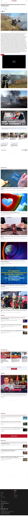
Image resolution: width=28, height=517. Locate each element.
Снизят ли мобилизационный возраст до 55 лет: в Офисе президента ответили (13, 330)
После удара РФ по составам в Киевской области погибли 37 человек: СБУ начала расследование (13, 286)
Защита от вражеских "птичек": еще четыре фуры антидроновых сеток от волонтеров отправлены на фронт (5, 360)
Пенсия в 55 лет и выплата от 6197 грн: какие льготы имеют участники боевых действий (13, 189)
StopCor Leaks (3, 440)
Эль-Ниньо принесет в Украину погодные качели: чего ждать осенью (11, 324)
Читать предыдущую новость (4, 143)
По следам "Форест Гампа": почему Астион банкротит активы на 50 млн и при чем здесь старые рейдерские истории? (14, 443)
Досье (1, 495)
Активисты (2, 504)
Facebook (23, 128)
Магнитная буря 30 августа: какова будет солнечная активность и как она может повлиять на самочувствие (13, 261)
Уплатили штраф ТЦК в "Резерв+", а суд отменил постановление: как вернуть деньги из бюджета (14, 236)
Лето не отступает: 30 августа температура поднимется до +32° (10, 212)
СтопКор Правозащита (3, 501)
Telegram (20, 128)
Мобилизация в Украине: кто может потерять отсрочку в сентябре (11, 421)
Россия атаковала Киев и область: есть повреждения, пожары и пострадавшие (12, 427)
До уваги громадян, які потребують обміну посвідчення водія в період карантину (5, 146)
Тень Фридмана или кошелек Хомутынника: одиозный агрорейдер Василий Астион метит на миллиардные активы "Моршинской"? (13, 450)
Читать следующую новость (14, 143)
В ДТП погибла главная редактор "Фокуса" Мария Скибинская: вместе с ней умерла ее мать (14, 311)
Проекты (2, 492)
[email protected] (7, 513)
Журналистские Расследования (5, 503)
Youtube (25, 128)
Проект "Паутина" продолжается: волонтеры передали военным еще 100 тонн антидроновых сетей (15, 360)
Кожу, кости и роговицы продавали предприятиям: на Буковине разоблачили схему (13, 415)
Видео (15, 492)
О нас (1, 500)
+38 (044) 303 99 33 (14, 436)
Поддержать (14, 368)
